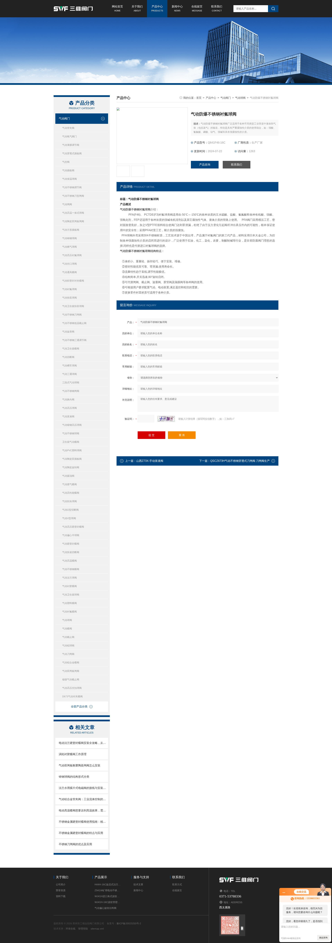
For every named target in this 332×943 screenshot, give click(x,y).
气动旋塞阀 (68, 331)
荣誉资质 (61, 890)
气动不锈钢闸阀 (70, 391)
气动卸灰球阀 (69, 501)
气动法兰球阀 (69, 577)
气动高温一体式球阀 (73, 212)
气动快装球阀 (69, 297)
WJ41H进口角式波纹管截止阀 (108, 896)
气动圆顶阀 (68, 475)
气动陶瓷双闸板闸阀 (73, 221)
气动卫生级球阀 (70, 594)
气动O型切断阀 (70, 509)
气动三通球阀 (69, 374)
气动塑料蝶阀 (69, 603)
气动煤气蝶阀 (69, 484)
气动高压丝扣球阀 (72, 688)
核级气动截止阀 (70, 679)
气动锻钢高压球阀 (72, 425)
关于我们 (137, 8)
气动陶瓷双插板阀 (72, 458)
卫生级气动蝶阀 (70, 442)
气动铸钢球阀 (69, 238)
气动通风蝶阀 (69, 272)
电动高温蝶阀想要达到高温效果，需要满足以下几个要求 (83, 810)
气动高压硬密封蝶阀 (73, 526)
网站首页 (117, 8)
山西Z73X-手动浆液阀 (149, 460)
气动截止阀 (68, 637)
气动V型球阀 (69, 518)
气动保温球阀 (69, 178)
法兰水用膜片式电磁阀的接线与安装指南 (83, 787)
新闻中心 (177, 8)
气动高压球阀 (69, 408)
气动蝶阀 (67, 628)
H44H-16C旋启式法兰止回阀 (108, 884)
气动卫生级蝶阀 (70, 348)
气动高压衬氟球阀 (72, 255)
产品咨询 (204, 164)
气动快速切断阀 (70, 552)
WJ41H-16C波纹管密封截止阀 (108, 902)
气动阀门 (64, 118)
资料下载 (61, 896)
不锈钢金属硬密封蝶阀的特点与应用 (81, 832)
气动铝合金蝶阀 (70, 662)
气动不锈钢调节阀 (72, 187)
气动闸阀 (67, 204)
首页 (198, 97)
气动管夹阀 (68, 128)
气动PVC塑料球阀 (72, 450)
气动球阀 (67, 620)
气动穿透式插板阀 (72, 153)
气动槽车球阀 (69, 365)
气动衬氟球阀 (69, 289)
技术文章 (138, 884)
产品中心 (157, 8)
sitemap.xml (97, 928)
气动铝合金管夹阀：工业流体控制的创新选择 (83, 799)
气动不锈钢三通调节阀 (74, 340)
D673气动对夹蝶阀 (72, 696)
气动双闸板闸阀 (70, 671)
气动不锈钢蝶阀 (70, 569)
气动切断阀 (68, 357)
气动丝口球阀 (69, 263)
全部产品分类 (79, 706)
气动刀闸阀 (68, 654)
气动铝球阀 (68, 645)
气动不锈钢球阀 (70, 433)
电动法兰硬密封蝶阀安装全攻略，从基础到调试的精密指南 (83, 742)
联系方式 (177, 884)
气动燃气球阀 (69, 246)
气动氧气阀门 (69, 136)
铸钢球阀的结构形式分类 (74, 776)
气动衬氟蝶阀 (69, 611)
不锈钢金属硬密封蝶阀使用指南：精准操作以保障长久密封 (83, 821)
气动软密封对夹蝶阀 (73, 280)
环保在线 (70, 928)
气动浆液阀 (68, 416)
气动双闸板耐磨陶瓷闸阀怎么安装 (79, 765)
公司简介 (61, 884)
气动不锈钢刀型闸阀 (73, 195)
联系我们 (216, 8)
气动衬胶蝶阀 (69, 586)
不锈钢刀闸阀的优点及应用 (75, 844)
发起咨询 (323, 937)
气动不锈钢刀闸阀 (72, 314)
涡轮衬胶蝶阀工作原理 (72, 754)
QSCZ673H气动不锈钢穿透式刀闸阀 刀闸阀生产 (240, 460)
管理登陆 (83, 928)
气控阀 (66, 162)
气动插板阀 (68, 170)
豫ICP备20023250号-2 (129, 923)
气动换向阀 (68, 399)
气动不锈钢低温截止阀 (74, 323)
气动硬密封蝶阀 (70, 543)
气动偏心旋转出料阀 (105, 908)
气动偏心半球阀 (70, 535)
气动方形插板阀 (70, 229)
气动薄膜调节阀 (70, 145)
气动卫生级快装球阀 (73, 306)
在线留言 (196, 8)
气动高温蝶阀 (69, 560)
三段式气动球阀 (70, 382)
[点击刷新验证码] (166, 419)
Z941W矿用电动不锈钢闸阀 (108, 890)
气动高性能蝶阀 (70, 492)
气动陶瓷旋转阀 (70, 467)
